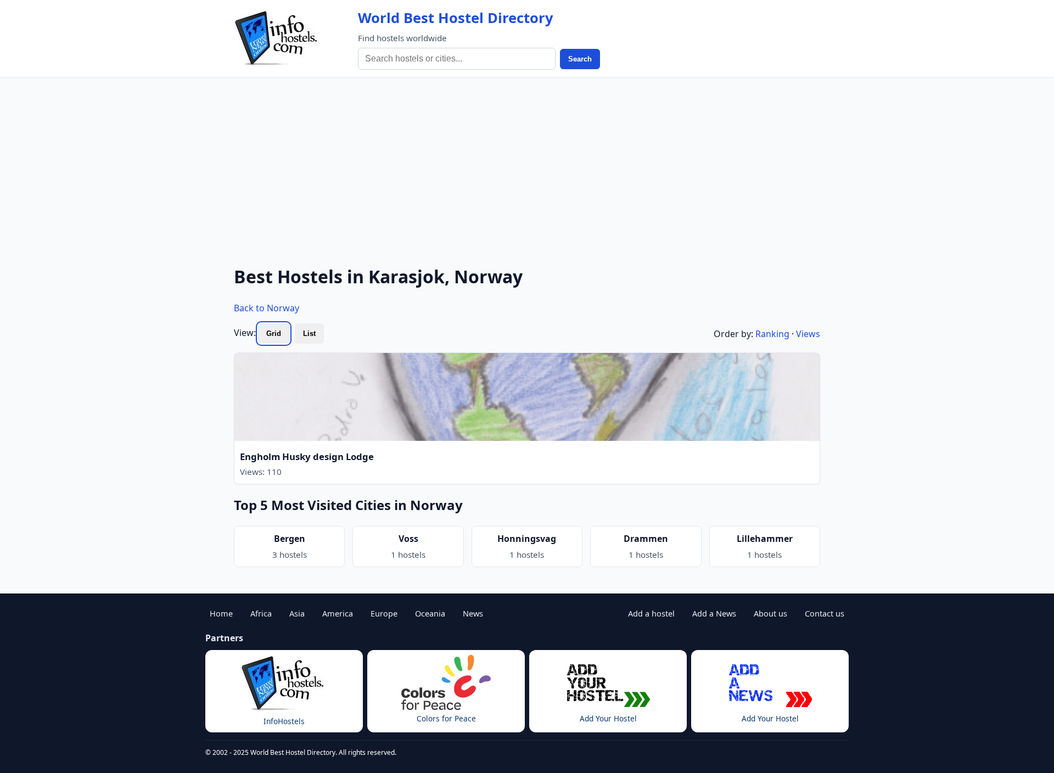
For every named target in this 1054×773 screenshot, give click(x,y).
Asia (297, 613)
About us (770, 613)
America (337, 613)
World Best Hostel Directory (455, 17)
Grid (273, 333)
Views (808, 334)
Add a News (714, 613)
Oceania (430, 613)
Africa (261, 613)
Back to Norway (266, 308)
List (309, 333)
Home (221, 613)
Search (580, 59)
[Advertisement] (527, 160)
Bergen (289, 539)
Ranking (772, 334)
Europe (384, 613)
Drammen (646, 539)
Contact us (824, 613)
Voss (408, 539)
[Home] (278, 39)
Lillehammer (765, 539)
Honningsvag (526, 539)
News (473, 613)
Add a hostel (651, 613)
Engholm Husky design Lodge (307, 456)
